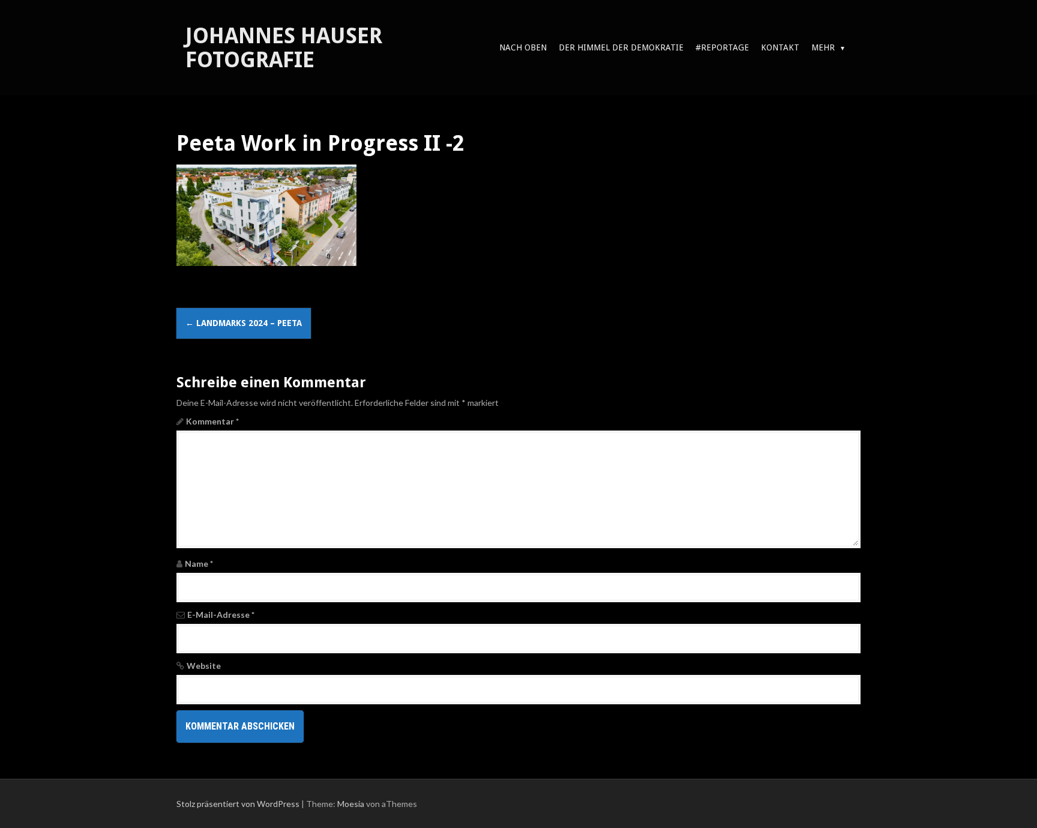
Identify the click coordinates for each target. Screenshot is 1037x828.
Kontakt (780, 47)
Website (204, 665)
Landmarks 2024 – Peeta (243, 323)
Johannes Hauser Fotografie (283, 48)
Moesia (350, 804)
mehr (823, 47)
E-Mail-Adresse (220, 614)
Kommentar (212, 421)
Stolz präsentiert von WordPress (237, 804)
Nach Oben (523, 47)
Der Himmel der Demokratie (621, 47)
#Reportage (722, 47)
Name (199, 563)
